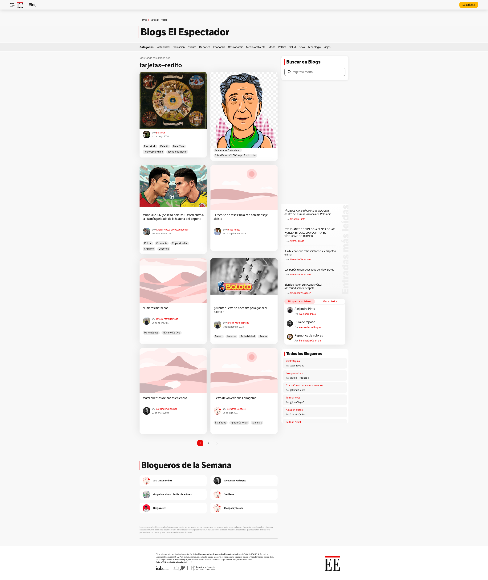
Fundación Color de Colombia (310, 340)
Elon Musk (150, 146)
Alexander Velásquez (166, 408)
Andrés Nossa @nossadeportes (172, 229)
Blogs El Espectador (185, 32)
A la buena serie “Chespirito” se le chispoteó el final (310, 252)
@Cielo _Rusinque (299, 377)
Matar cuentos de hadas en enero (165, 398)
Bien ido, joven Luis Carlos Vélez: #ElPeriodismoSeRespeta (303, 286)
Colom (148, 243)
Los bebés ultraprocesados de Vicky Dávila (309, 269)
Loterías (231, 336)
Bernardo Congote (236, 408)
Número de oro (171, 332)
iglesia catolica (239, 422)
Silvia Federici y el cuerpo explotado (235, 155)
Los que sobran (294, 373)
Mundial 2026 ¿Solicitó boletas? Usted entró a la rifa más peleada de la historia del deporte (173, 217)
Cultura (192, 47)
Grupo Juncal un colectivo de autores (172, 494)
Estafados (220, 422)
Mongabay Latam (233, 508)
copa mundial (179, 243)
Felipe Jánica (233, 229)
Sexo (302, 47)
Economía (219, 47)
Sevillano (229, 494)
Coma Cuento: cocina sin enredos (304, 385)
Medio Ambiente (256, 47)
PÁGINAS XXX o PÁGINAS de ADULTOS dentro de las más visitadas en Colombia (307, 212)
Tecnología (314, 47)
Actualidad (163, 47)
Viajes (327, 47)
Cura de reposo (305, 322)
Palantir (164, 146)
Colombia (161, 243)
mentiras (257, 422)
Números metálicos (155, 308)
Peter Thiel (178, 146)
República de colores (309, 335)
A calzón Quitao (297, 414)
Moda (272, 47)
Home (143, 20)
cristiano (149, 248)
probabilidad (248, 336)
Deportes (204, 47)
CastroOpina (293, 361)
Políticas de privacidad (231, 554)
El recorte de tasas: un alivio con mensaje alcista (241, 217)
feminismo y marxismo (227, 150)
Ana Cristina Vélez (162, 480)
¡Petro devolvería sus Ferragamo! (235, 398)
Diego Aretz (159, 508)
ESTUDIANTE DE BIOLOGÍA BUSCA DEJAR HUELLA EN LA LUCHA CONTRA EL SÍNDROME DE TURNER (309, 232)
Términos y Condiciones (209, 554)
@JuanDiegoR (297, 402)
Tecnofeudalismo (177, 151)
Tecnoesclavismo (153, 151)
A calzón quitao (294, 409)
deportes (164, 248)
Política (282, 47)
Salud (292, 47)
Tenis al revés (293, 397)
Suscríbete (468, 4)
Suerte (263, 336)
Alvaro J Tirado (297, 240)
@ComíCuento (297, 390)
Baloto (218, 336)
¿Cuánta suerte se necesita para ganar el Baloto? (240, 310)
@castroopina (297, 365)
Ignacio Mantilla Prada (167, 318)
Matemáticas (151, 332)
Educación (179, 47)
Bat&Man (160, 132)
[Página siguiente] (217, 443)
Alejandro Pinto (297, 219)
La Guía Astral (293, 422)
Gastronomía (235, 47)
